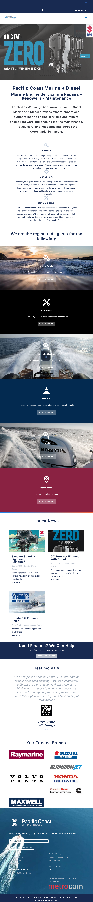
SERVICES (42, 833)
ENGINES (15, 833)
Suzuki (14, 569)
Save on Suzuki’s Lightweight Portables (23, 559)
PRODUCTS (28, 833)
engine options (54, 155)
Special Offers (30, 566)
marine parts (67, 191)
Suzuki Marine (46, 354)
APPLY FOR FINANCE (46, 656)
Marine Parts (47, 177)
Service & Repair (46, 203)
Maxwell (46, 398)
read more (15, 582)
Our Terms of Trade (22, 848)
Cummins (46, 310)
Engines (46, 151)
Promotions (81, 10)
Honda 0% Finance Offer (24, 620)
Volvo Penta (46, 266)
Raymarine (46, 487)
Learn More (46, 279)
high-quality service (50, 208)
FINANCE (65, 833)
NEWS (75, 833)
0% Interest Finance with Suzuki (65, 558)
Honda (46, 443)
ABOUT (54, 833)
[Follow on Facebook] (42, 10)
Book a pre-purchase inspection (29, 841)
